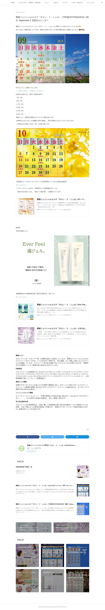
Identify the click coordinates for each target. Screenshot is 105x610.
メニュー (47, 2)
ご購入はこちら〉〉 (21, 471)
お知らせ (56, 2)
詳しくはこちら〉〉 (22, 185)
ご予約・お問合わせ (77, 2)
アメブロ (65, 2)
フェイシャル (90, 2)
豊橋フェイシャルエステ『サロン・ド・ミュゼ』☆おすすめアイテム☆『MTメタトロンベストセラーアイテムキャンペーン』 (56, 485)
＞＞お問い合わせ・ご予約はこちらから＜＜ (30, 91)
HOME (13, 2)
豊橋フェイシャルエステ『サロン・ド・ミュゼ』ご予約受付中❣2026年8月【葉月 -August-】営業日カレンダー (52, 504)
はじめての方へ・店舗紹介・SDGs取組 (29, 2)
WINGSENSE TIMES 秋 (24, 467)
